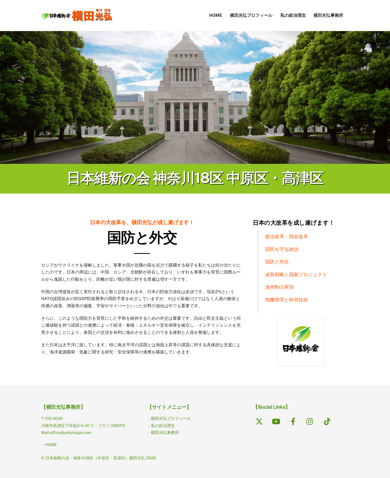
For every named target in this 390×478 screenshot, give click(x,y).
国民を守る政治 (281, 249)
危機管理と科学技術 (286, 299)
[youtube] (277, 421)
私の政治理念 (293, 15)
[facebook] (294, 421)
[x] (260, 421)
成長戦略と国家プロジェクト (296, 274)
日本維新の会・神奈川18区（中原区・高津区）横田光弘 (95, 458)
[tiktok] (328, 421)
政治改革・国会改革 (286, 236)
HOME (215, 15)
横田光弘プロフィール (251, 15)
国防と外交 (277, 261)
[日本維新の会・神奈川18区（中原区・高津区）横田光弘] (77, 18)
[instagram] (311, 421)
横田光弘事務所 (328, 15)
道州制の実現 (279, 287)
